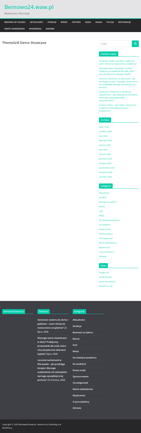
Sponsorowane (106, 233)
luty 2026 (103, 149)
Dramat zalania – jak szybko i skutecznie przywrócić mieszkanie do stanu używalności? (117, 108)
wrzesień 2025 (105, 172)
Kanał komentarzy (107, 281)
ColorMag (52, 424)
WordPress (7, 428)
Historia (76, 22)
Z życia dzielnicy (106, 252)
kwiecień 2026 (105, 140)
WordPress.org (105, 286)
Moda (88, 22)
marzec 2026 (105, 145)
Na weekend (104, 224)
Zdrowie (50, 28)
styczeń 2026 (105, 154)
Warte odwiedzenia (14, 28)
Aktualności (36, 22)
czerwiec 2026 (105, 131)
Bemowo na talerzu (14, 22)
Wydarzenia (35, 28)
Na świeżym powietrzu (109, 220)
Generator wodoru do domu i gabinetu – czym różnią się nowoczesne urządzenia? (52, 323)
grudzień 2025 (105, 158)
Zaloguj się (104, 272)
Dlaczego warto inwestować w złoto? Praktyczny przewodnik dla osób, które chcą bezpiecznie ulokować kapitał (116, 71)
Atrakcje (52, 22)
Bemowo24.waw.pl (29, 7)
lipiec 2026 (104, 127)
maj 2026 (103, 136)
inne (101, 211)
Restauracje (124, 22)
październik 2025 (107, 167)
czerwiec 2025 (105, 177)
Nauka (98, 22)
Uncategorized (105, 238)
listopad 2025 (105, 163)
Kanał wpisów (105, 277)
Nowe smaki (104, 229)
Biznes (64, 22)
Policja (110, 22)
